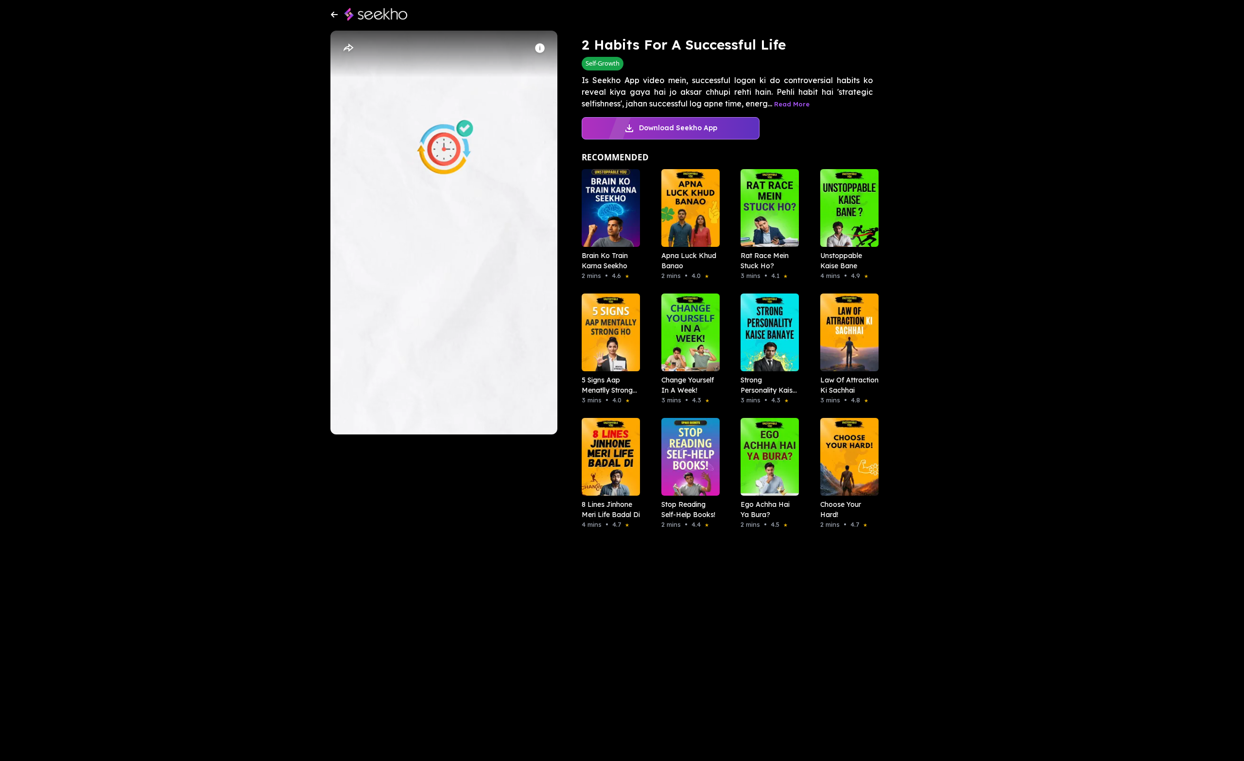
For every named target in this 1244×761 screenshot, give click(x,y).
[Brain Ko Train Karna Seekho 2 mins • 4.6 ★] (608, 208)
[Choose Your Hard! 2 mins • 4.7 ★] (846, 457)
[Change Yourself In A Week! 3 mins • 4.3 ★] (687, 332)
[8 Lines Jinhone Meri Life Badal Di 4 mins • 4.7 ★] (608, 457)
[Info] (540, 48)
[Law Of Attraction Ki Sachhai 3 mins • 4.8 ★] (846, 332)
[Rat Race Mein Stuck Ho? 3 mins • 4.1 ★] (767, 208)
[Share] (348, 48)
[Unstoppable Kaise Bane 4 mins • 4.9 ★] (846, 208)
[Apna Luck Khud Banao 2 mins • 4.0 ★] (687, 208)
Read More (792, 104)
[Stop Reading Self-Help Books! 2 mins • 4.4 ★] (687, 457)
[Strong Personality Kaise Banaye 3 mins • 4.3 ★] (767, 332)
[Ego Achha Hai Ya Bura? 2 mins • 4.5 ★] (767, 457)
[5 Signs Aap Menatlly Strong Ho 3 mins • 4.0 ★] (608, 332)
